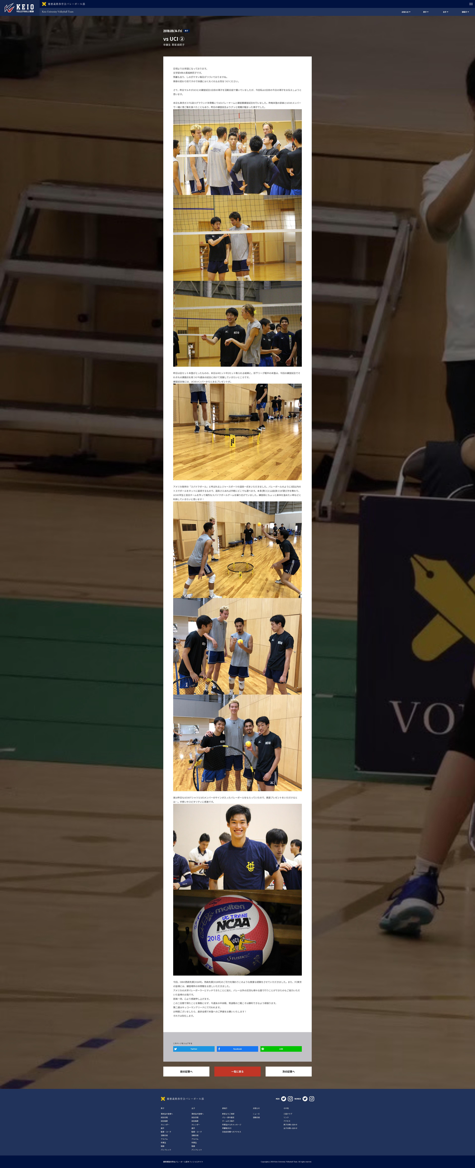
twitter (283, 1098)
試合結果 (164, 1121)
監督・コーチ (166, 1131)
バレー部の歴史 (228, 1117)
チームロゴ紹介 (228, 1121)
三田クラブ (288, 1114)
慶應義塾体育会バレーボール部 (182, 1099)
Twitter (193, 1049)
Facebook (237, 1049)
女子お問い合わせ (290, 1128)
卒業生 (163, 1142)
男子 (186, 31)
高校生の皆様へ (167, 1114)
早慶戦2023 (226, 1128)
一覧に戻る (237, 1071)
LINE (281, 1049)
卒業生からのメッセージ (231, 1124)
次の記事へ (288, 1071)
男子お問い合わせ (290, 1124)
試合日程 (164, 1117)
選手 (162, 1128)
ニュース (256, 1114)
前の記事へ (186, 1071)
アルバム (164, 1139)
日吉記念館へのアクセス (231, 1131)
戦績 (162, 1146)
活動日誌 (164, 1135)
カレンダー (165, 1124)
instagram (290, 1098)
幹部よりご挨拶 (228, 1114)
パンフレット (166, 1149)
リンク (286, 1117)
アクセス (287, 1121)
